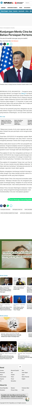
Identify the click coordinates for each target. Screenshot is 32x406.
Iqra (12, 372)
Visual (12, 378)
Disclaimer (2, 390)
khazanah (27, 7)
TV (0, 381)
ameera (3, 7)
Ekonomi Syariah (12, 7)
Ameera (2, 370)
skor (20, 7)
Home (1, 27)
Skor (23, 370)
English (23, 378)
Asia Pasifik (21, 11)
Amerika (15, 11)
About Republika (4, 388)
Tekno (12, 376)
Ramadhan (13, 381)
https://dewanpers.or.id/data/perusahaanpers (12, 398)
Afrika (27, 11)
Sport (23, 374)
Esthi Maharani (14, 41)
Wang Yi (24, 93)
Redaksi (13, 388)
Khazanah (2, 372)
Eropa (10, 11)
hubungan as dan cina (17, 209)
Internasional (7, 27)
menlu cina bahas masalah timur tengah (9, 213)
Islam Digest (25, 372)
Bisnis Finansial (25, 376)
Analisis (13, 374)
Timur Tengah (4, 11)
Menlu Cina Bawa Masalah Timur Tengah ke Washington (18, 122)
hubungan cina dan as (5, 209)
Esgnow (2, 378)
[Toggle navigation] (1, 3)
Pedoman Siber (25, 388)
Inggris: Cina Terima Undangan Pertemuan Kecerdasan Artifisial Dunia (6, 122)
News (1, 374)
